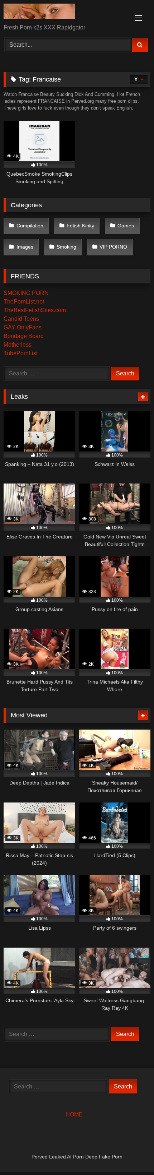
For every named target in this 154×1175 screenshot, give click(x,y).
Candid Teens (21, 319)
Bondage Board (24, 336)
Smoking (66, 247)
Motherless (18, 345)
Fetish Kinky (80, 225)
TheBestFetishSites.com (35, 310)
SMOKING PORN (26, 293)
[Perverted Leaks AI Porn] (63, 13)
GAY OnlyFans (23, 327)
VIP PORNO (113, 247)
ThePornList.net (24, 302)
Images (24, 247)
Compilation (29, 225)
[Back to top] (132, 1154)
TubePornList (21, 353)
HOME (74, 1114)
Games (125, 225)
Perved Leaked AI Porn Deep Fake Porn (77, 1157)
